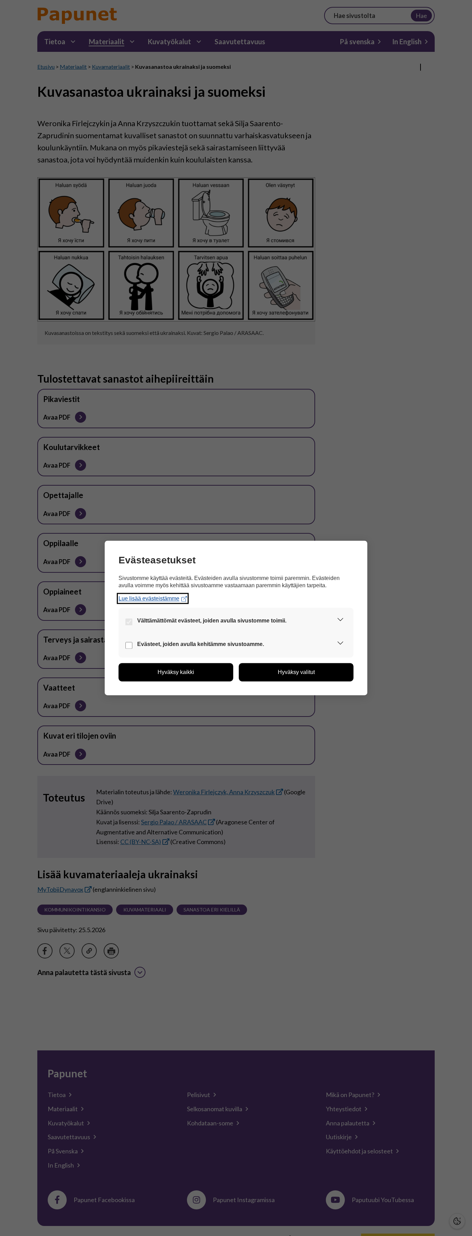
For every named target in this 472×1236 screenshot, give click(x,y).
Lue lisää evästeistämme (149, 598)
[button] (340, 621)
